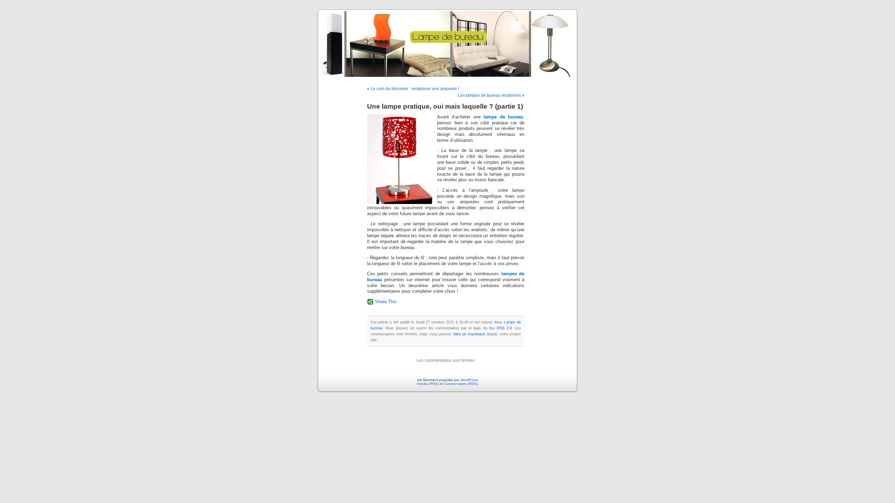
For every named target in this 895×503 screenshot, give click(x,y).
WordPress (469, 380)
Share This (386, 301)
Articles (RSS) (428, 384)
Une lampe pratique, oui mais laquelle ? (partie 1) (445, 106)
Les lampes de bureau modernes (489, 95)
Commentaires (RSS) (461, 384)
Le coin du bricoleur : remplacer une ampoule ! (415, 88)
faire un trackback (469, 334)
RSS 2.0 (504, 328)
